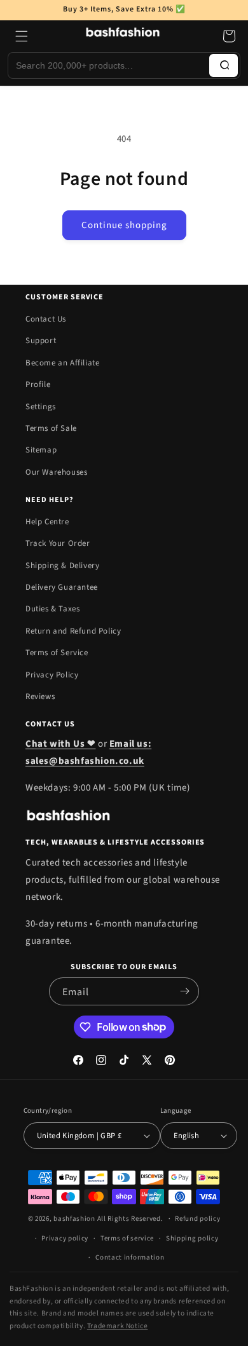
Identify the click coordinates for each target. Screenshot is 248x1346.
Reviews (40, 696)
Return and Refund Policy (73, 631)
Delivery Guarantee (61, 587)
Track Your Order (57, 543)
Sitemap (41, 450)
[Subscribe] (184, 991)
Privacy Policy (51, 675)
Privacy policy (64, 1238)
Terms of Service (56, 652)
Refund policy (197, 1218)
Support (40, 340)
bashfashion (74, 1218)
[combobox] (108, 65)
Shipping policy (192, 1238)
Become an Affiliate (62, 363)
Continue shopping (124, 225)
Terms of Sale (51, 428)
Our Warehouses (56, 472)
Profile (37, 384)
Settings (40, 406)
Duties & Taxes (52, 609)
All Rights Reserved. (130, 1218)
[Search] (223, 65)
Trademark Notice (117, 1326)
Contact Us (45, 319)
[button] (22, 36)
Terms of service (127, 1238)
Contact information (129, 1257)
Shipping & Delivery (62, 565)
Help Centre (47, 521)
